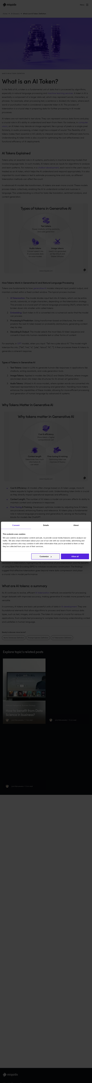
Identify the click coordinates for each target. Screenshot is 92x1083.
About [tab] (76, 525)
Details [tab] (46, 525)
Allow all (75, 556)
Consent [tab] (16, 525)
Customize (44, 556)
